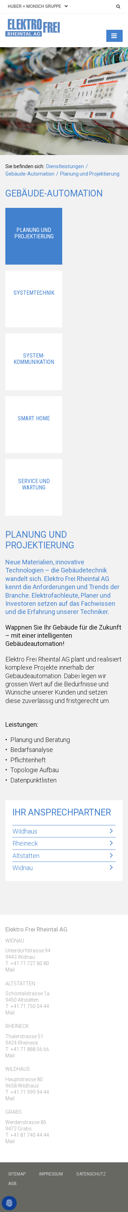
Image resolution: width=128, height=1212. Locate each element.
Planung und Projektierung (34, 233)
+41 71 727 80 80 (30, 963)
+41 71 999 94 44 (30, 1092)
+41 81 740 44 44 (30, 1135)
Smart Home (34, 418)
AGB (12, 1183)
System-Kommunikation (34, 358)
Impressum (51, 1174)
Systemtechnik (34, 292)
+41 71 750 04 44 (30, 1006)
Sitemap (17, 1174)
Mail (10, 970)
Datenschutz (91, 1174)
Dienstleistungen (65, 166)
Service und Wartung (34, 484)
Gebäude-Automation (29, 174)
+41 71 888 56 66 (30, 1049)
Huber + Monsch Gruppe (34, 6)
